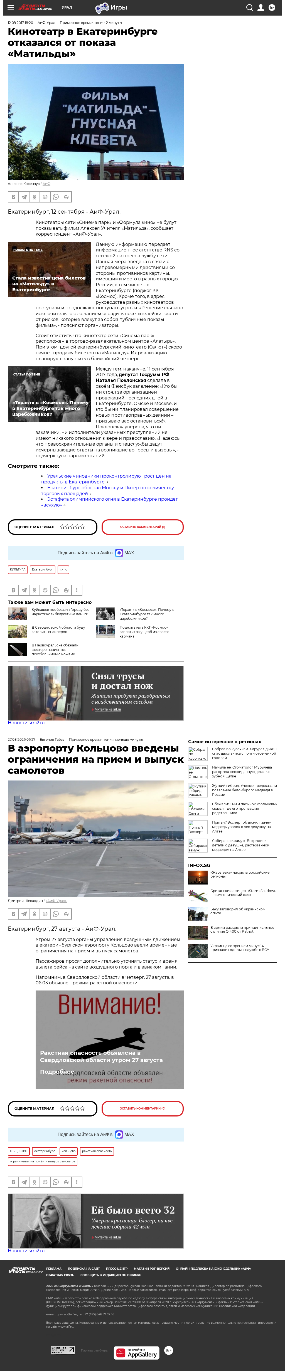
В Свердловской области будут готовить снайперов (59, 629)
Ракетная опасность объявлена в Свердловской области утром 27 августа (101, 1056)
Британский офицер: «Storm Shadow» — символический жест (243, 893)
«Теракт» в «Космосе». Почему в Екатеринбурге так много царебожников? (147, 614)
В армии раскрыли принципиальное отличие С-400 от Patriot (242, 929)
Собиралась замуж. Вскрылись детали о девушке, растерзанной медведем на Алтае (240, 845)
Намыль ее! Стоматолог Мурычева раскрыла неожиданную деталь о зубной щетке (242, 771)
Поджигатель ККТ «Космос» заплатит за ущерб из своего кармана (144, 631)
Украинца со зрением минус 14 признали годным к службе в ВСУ (239, 948)
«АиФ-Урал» (56, 901)
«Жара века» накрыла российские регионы (239, 874)
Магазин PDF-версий (151, 1269)
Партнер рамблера (94, 1350)
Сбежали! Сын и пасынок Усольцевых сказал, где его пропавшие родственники (244, 808)
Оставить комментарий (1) (142, 527)
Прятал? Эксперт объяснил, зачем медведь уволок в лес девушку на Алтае (241, 826)
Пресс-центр (116, 1269)
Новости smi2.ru (26, 722)
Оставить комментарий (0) (143, 1108)
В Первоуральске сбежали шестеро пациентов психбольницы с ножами (55, 649)
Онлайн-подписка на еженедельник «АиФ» (214, 1269)
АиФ (46, 184)
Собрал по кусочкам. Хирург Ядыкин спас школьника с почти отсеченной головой (244, 753)
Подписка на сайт (84, 1269)
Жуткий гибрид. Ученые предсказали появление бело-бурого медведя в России (244, 790)
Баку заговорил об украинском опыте (237, 911)
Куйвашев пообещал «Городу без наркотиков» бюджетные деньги (60, 611)
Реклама (54, 1269)
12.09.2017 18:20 (20, 23)
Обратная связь (60, 1275)
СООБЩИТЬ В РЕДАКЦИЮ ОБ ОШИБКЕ (110, 1275)
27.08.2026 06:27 (21, 739)
